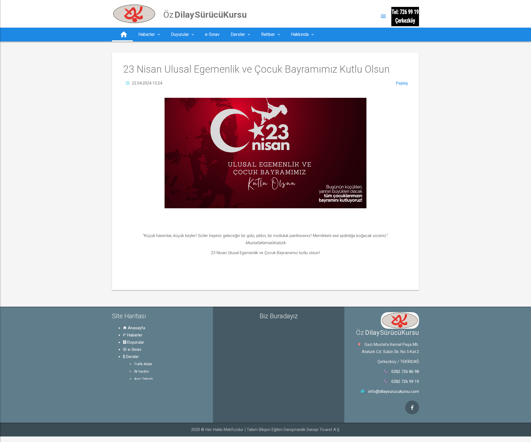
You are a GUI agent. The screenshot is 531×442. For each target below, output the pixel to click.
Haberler (134, 335)
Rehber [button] (268, 34)
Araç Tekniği (143, 379)
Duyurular (135, 342)
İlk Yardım (141, 371)
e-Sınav (134, 349)
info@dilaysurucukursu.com (393, 391)
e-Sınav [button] (212, 34)
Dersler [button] (238, 34)
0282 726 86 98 (405, 371)
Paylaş (402, 83)
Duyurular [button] (180, 34)
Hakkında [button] (300, 34)
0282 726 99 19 (405, 381)
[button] (122, 34)
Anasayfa (136, 327)
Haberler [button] (146, 34)
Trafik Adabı (143, 364)
